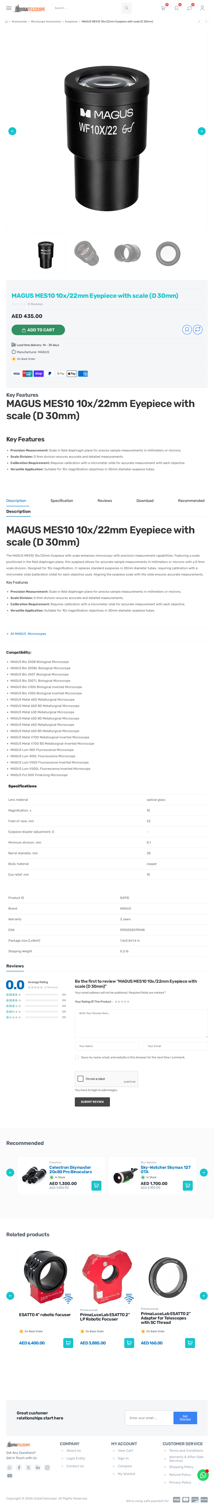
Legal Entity (75, 1458)
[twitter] (28, 1467)
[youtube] (9, 1475)
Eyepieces (71, 21)
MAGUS (43, 352)
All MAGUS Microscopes (28, 634)
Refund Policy (180, 1475)
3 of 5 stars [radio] (122, 1001)
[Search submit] (127, 8)
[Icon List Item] (175, 1500)
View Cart (125, 1451)
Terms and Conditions (186, 1451)
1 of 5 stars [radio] (116, 1001)
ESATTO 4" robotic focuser (45, 1314)
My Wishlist (126, 1474)
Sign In (123, 1458)
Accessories (19, 21)
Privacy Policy (180, 1482)
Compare (125, 1466)
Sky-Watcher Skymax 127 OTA (166, 1169)
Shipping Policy (181, 1467)
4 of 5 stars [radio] (125, 1001)
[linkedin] (37, 1467)
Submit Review (92, 1102)
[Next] (206, 21)
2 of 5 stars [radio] (119, 1001)
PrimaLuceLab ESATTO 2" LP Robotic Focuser (105, 1317)
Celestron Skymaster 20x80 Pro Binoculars (71, 1169)
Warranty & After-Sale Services (186, 1459)
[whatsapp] (9, 1467)
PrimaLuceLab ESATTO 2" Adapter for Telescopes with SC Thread (166, 1318)
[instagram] (47, 1467)
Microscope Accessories (46, 21)
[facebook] (19, 1467)
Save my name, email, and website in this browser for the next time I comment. (133, 1057)
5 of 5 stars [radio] (127, 1001)
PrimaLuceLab (88, 1309)
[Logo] (30, 1444)
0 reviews (35, 304)
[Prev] (199, 21)
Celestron (56, 1162)
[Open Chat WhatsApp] (203, 1475)
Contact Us (75, 1466)
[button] (12, 131)
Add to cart (41, 329)
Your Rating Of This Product (94, 1001)
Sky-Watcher (149, 1162)
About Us (73, 1451)
